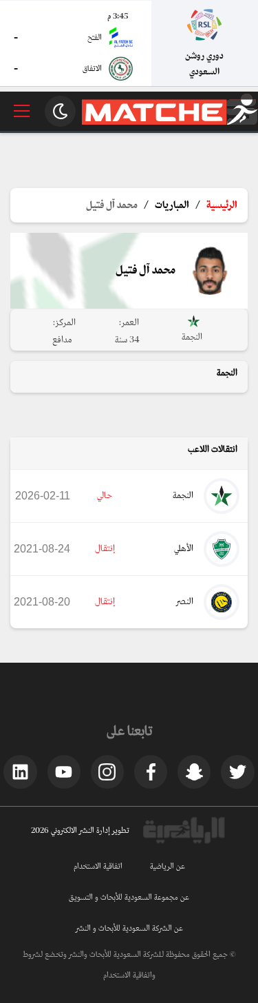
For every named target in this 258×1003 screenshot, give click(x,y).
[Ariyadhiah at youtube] (63, 771)
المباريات (172, 205)
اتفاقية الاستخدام (98, 866)
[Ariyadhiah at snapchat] (194, 771)
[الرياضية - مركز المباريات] (170, 122)
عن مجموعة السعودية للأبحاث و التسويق (129, 897)
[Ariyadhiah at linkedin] (19, 771)
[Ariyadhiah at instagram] (107, 771)
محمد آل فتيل (112, 205)
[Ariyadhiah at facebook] (150, 771)
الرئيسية (221, 205)
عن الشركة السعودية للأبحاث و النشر (129, 928)
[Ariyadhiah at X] (237, 771)
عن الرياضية (167, 866)
